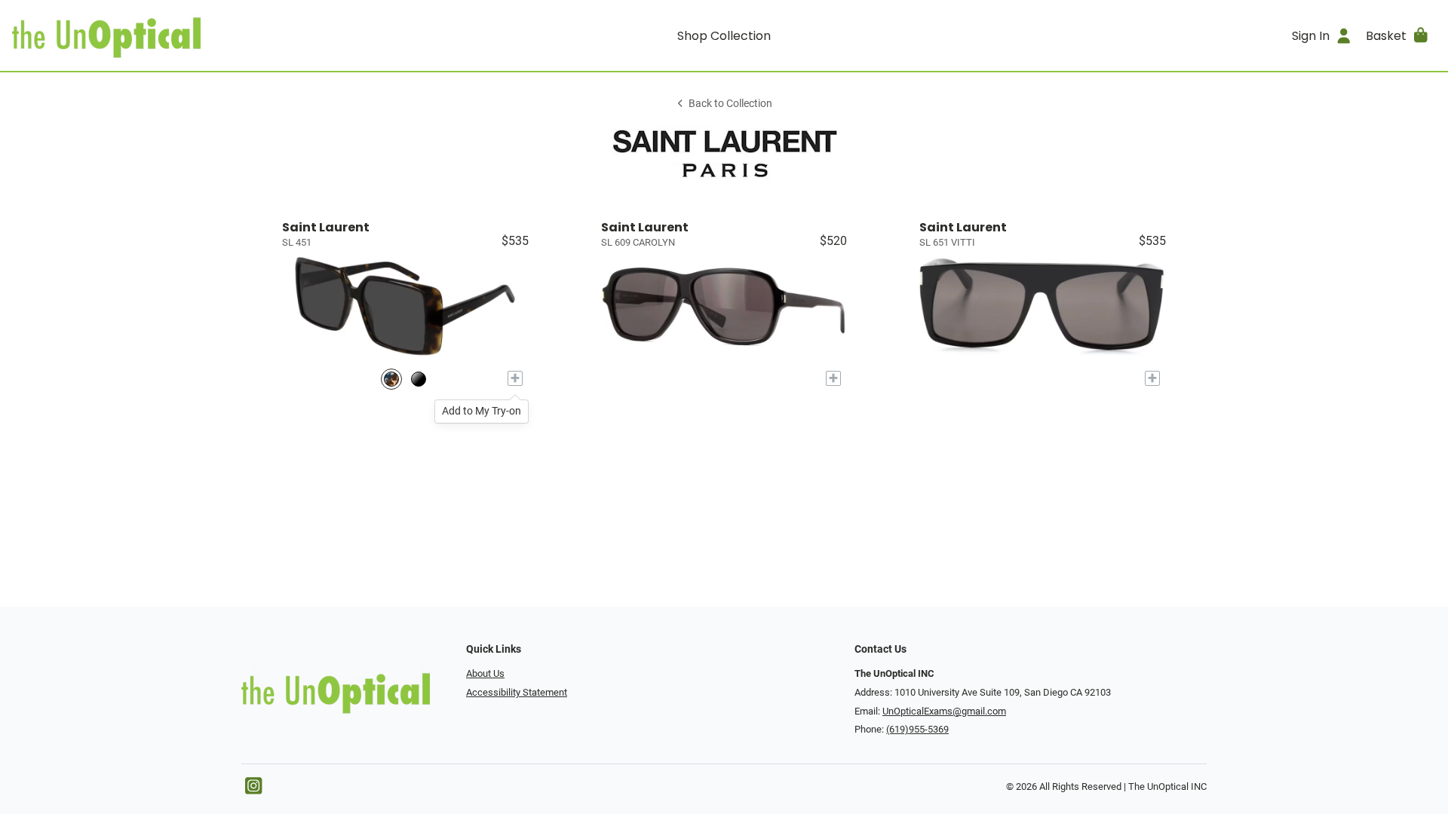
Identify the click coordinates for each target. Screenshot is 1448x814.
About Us (485, 673)
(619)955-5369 (917, 729)
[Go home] (190, 35)
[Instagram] (253, 789)
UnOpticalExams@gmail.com (944, 711)
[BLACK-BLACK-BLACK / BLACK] (418, 379)
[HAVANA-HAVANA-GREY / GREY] (391, 379)
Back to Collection (730, 103)
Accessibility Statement (516, 692)
